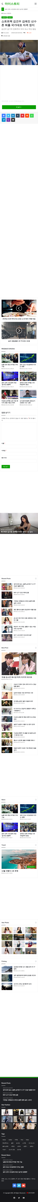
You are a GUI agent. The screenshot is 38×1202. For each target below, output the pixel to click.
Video (27, 1139)
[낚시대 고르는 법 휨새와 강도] (7, 986)
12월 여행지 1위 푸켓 (10, 871)
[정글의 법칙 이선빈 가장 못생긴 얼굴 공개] (7, 750)
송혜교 (31, 1146)
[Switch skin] (2, 4)
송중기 (25, 1146)
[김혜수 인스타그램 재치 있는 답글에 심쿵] (30, 944)
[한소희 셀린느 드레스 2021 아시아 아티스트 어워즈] (19, 930)
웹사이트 (4, 457)
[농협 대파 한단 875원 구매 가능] (10, 358)
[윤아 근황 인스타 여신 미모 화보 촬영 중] (31, 1119)
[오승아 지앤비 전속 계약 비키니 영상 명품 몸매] (7, 686)
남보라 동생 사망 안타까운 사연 (23, 693)
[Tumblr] (18, 116)
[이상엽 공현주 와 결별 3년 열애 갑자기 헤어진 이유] (7, 735)
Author (10, 1139)
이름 (3, 443)
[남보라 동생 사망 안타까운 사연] (7, 695)
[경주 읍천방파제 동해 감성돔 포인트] (7, 978)
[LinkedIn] (13, 116)
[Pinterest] (22, 116)
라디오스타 (31, 1143)
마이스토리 (6, 32)
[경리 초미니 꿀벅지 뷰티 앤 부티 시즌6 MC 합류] (30, 930)
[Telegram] (4, 120)
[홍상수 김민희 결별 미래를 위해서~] (7, 742)
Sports (10, 17)
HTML (16, 1139)
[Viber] (8, 120)
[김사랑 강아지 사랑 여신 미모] (19, 1126)
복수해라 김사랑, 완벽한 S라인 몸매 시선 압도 (17, 532)
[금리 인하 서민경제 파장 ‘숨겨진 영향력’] (10, 376)
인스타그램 (12, 1149)
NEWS (9, 13)
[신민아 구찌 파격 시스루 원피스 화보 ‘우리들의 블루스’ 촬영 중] (7, 1112)
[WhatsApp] (32, 116)
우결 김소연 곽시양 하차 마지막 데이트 (17, 677)
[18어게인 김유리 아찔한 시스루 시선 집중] (19, 944)
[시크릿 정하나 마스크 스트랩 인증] (7, 951)
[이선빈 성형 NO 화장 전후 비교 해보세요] (7, 719)
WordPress (5, 1143)
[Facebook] (4, 116)
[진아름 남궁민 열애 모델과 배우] (7, 703)
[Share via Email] (13, 120)
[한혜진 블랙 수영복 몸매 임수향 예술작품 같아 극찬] (30, 951)
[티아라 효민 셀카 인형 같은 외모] (7, 944)
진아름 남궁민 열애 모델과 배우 (23, 701)
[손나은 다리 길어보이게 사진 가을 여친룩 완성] (7, 1126)
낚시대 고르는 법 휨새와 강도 (23, 984)
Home (4, 13)
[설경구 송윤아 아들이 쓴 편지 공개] (7, 727)
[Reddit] (27, 116)
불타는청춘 (5, 1146)
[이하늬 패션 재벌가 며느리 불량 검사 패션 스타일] (19, 1112)
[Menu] (36, 4)
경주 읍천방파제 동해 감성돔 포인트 (25, 975)
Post (22, 1139)
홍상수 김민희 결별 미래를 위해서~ (24, 740)
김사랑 (18, 1143)
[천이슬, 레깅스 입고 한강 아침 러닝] (30, 937)
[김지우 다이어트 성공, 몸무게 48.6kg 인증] (7, 937)
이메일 (4, 450)
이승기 (4, 1149)
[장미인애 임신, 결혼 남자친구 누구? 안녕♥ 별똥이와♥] (7, 586)
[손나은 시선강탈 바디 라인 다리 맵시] (7, 1119)
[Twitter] (8, 116)
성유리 (19, 1146)
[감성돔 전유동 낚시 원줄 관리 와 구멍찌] (7, 969)
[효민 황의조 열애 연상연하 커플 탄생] (7, 612)
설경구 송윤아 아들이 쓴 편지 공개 (24, 724)
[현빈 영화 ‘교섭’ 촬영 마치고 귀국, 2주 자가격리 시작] (19, 951)
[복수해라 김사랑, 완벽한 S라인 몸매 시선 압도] (31, 1112)
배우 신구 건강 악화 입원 (21, 592)
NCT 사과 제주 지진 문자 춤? (23, 635)
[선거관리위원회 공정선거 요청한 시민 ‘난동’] (28, 394)
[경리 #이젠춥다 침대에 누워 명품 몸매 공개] (19, 937)
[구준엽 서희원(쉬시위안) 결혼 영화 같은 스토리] (7, 603)
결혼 (12, 1143)
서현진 (13, 1146)
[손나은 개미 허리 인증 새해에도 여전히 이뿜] (7, 620)
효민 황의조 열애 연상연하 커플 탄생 (25, 609)
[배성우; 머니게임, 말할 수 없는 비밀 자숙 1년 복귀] (7, 629)
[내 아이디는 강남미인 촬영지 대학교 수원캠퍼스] (7, 711)
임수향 (19, 1149)
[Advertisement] (19, 82)
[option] (19, 523)
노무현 (24, 1143)
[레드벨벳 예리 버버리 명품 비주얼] (31, 1126)
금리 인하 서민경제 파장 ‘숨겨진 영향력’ (16, 9)
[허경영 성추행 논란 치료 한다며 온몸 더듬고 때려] (10, 394)
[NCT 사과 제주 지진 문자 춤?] (7, 637)
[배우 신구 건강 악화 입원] (7, 595)
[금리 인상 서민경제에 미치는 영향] (28, 358)
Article (4, 1139)
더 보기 (18, 107)
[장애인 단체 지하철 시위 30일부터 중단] (28, 376)
